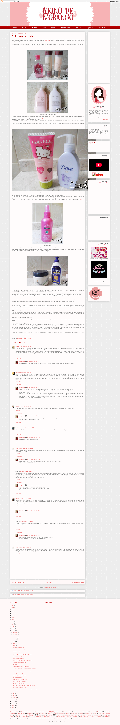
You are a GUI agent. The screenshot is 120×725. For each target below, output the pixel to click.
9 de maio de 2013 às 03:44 (26, 521)
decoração (99, 711)
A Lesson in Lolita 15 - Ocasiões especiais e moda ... (24, 668)
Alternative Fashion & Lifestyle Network (31, 711)
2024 (13, 609)
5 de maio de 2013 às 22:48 (26, 346)
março (14, 695)
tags (25, 718)
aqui (81, 199)
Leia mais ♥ (105, 119)
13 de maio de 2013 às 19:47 (33, 485)
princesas (75, 716)
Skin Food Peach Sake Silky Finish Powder (22, 654)
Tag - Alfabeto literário (17, 677)
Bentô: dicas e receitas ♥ (18, 658)
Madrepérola (18, 427)
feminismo (87, 713)
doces (49, 713)
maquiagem (74, 715)
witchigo (79, 718)
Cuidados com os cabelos (18, 683)
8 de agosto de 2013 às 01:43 (27, 547)
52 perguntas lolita (14, 711)
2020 (13, 617)
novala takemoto (24, 716)
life (24, 715)
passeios (46, 716)
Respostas (19, 358)
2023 (13, 611)
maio (14, 645)
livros (44, 715)
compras (85, 711)
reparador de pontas (35, 252)
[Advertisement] (98, 57)
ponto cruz (69, 716)
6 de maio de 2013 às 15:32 (26, 448)
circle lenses (79, 711)
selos (92, 716)
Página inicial (48, 582)
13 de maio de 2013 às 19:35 (33, 459)
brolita (64, 711)
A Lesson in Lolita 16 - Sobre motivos (21, 656)
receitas (86, 716)
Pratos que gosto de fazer (18, 670)
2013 (13, 630)
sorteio (14, 718)
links (40, 715)
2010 (13, 705)
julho (14, 641)
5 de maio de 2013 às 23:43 (24, 372)
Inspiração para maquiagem (19, 673)
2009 (13, 707)
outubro (14, 636)
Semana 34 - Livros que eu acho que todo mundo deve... (25, 672)
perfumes (53, 716)
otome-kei (32, 716)
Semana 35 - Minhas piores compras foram (22, 660)
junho (14, 643)
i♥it (15, 715)
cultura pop (93, 711)
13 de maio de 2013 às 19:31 (33, 437)
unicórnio (62, 718)
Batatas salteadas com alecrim (19, 675)
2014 (13, 628)
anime (46, 711)
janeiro (14, 699)
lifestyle (31, 715)
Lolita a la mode (16, 651)
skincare (100, 716)
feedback (81, 713)
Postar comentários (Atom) (50, 587)
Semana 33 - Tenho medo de (19, 681)
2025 (13, 607)
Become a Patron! (99, 149)
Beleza (53, 28)
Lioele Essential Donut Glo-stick (20, 679)
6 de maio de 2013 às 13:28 (28, 427)
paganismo (38, 716)
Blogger (68, 721)
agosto (14, 639)
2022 (13, 613)
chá (74, 711)
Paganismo (90, 28)
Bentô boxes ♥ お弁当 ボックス (19, 687)
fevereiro (15, 697)
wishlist (73, 718)
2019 (13, 619)
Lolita (44, 28)
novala (16, 716)
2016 (13, 624)
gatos (95, 713)
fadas (67, 713)
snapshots (107, 716)
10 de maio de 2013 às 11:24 (33, 361)
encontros (55, 713)
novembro (15, 634)
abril (14, 693)
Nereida (17, 406)
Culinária (78, 28)
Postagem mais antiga (78, 582)
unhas (57, 718)
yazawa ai (84, 718)
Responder (18, 356)
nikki (17, 372)
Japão (19, 715)
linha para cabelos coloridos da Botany (48, 118)
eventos (61, 713)
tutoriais (52, 718)
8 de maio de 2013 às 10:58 (26, 498)
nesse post (47, 40)
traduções (44, 718)
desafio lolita (30, 713)
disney (41, 713)
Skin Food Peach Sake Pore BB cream (21, 666)
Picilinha (17, 498)
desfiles (37, 713)
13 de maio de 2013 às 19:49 (33, 535)
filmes (92, 713)
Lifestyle (34, 28)
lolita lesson (59, 715)
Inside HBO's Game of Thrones (19, 691)
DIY (45, 713)
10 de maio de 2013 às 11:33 (33, 387)
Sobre (24, 28)
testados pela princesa (26, 338)
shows (95, 716)
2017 (13, 623)
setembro (15, 638)
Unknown (18, 448)
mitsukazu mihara (97, 715)
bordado (60, 711)
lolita (50, 715)
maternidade (82, 715)
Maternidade (65, 28)
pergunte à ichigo (61, 716)
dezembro (15, 632)
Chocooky (15, 664)
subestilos (20, 718)
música (11, 716)
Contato (102, 28)
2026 (13, 605)
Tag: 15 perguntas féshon (18, 647)
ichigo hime (22, 361)
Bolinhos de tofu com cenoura (19, 653)
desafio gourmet (21, 713)
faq (76, 713)
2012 (13, 701)
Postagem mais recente (18, 582)
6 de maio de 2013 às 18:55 (26, 471)
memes (90, 715)
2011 (13, 703)
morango (105, 715)
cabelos (19, 338)
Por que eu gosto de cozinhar (19, 662)
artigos (51, 711)
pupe (81, 716)
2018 (13, 621)
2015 (13, 626)
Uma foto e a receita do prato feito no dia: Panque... (24, 685)
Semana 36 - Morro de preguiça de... (21, 649)
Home (15, 28)
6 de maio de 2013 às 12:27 (26, 406)
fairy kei (72, 713)
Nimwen (17, 346)
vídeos (67, 718)
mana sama (66, 715)
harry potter (101, 713)
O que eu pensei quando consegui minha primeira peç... (25, 689)
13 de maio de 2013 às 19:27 (33, 416)
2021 (13, 615)
